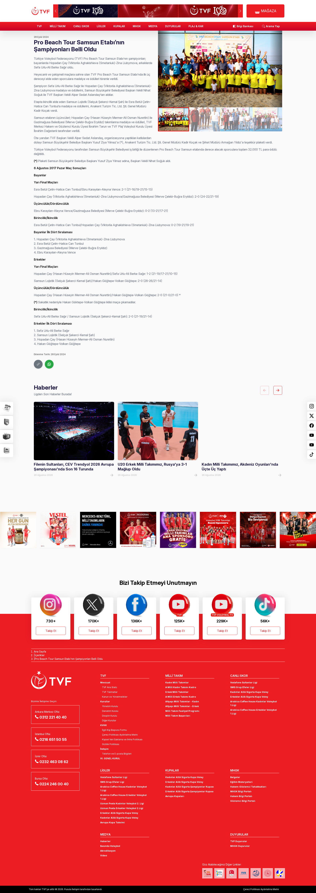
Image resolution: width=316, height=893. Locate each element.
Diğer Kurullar (109, 720)
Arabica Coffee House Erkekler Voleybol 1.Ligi (253, 712)
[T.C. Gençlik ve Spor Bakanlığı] (268, 873)
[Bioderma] (98, 530)
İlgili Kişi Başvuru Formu (114, 730)
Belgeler (235, 777)
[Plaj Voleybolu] (219, 873)
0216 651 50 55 (53, 739)
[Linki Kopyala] (38, 364)
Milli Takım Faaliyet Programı (182, 711)
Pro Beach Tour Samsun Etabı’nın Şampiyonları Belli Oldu (69, 658)
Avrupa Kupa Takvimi (112, 822)
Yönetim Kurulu (110, 706)
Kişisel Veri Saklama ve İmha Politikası (122, 739)
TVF (39, 26)
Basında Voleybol (110, 846)
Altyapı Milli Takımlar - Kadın (182, 701)
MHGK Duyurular (240, 846)
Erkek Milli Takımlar (177, 692)
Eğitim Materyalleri (241, 782)
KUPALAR (119, 26)
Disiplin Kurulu (109, 715)
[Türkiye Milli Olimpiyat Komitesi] (231, 873)
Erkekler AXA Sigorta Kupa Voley (249, 696)
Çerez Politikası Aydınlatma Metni (120, 734)
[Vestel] (18, 530)
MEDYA (152, 26)
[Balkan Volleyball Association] (256, 873)
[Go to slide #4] (266, 119)
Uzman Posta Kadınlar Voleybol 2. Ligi (122, 803)
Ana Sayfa (40, 651)
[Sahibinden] (258, 530)
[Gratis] (138, 530)
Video (103, 855)
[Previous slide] (164, 69)
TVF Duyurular (238, 841)
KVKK (103, 725)
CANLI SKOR (81, 26)
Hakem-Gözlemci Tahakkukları (248, 786)
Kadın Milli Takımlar (177, 682)
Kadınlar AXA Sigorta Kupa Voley (249, 692)
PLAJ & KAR (196, 26)
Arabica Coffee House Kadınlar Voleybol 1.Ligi (253, 703)
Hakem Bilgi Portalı (241, 796)
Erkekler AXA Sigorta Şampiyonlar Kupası (189, 791)
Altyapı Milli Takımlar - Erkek (182, 706)
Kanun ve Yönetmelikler (114, 696)
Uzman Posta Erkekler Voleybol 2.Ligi (121, 808)
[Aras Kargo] (178, 530)
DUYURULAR (173, 26)
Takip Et (51, 631)
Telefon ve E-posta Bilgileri (116, 753)
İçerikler (40, 655)
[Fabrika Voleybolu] (207, 873)
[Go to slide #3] (235, 119)
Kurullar (105, 701)
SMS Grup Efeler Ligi (242, 687)
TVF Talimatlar (109, 692)
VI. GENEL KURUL (110, 758)
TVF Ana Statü (109, 687)
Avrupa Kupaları (174, 796)
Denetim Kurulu (110, 711)
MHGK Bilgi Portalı (240, 791)
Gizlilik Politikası (110, 744)
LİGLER (101, 26)
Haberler (105, 841)
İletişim (104, 749)
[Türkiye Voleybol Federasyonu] (41, 11)
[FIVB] (243, 873)
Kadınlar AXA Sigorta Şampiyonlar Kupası (189, 786)
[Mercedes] (58, 530)
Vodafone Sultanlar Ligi (243, 682)
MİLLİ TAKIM (57, 26)
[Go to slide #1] (173, 119)
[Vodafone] (218, 530)
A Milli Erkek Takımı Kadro (180, 696)
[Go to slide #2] (204, 119)
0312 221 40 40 (53, 717)
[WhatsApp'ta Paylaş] (49, 364)
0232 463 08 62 (54, 762)
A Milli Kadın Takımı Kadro (180, 687)
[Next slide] (276, 69)
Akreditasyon (108, 850)
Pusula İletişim (71, 889)
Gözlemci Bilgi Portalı (242, 801)
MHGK (137, 26)
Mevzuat (105, 682)
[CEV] (280, 873)
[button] (240, 11)
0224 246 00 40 (54, 784)
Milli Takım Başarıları (177, 715)
